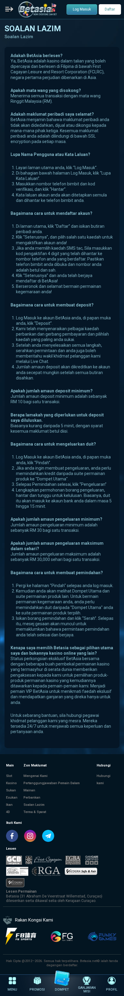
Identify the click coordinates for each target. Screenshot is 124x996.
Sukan (11, 790)
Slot (9, 776)
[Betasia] (37, 9)
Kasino (11, 783)
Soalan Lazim (34, 805)
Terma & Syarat (34, 812)
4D (8, 812)
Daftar (110, 9)
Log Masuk (82, 9)
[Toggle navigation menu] (9, 9)
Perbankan (31, 798)
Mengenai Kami (35, 776)
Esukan (11, 798)
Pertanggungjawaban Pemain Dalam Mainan (51, 786)
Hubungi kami (103, 779)
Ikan (9, 805)
